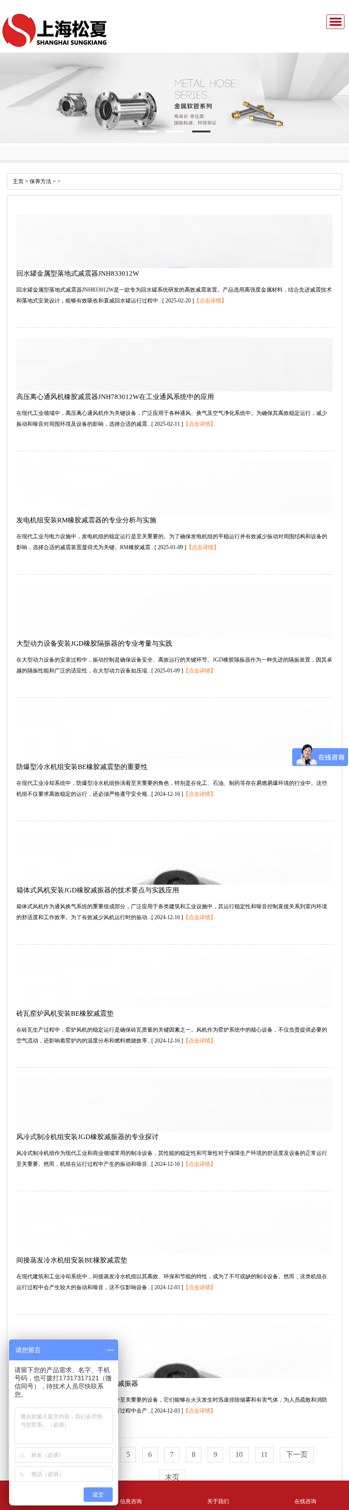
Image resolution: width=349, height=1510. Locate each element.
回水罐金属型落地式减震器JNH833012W (77, 273)
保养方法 (40, 181)
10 (239, 1454)
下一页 (297, 1454)
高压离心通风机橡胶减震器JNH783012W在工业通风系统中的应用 (115, 396)
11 (264, 1454)
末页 (172, 1477)
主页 (18, 181)
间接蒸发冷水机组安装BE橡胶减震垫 (71, 1260)
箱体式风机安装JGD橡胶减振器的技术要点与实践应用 (97, 890)
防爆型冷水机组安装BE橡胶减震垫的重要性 (82, 766)
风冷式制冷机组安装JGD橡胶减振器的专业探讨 (87, 1136)
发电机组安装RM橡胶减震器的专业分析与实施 (86, 520)
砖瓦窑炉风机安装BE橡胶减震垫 (65, 1013)
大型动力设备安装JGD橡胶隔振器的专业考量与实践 (94, 643)
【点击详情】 (210, 300)
